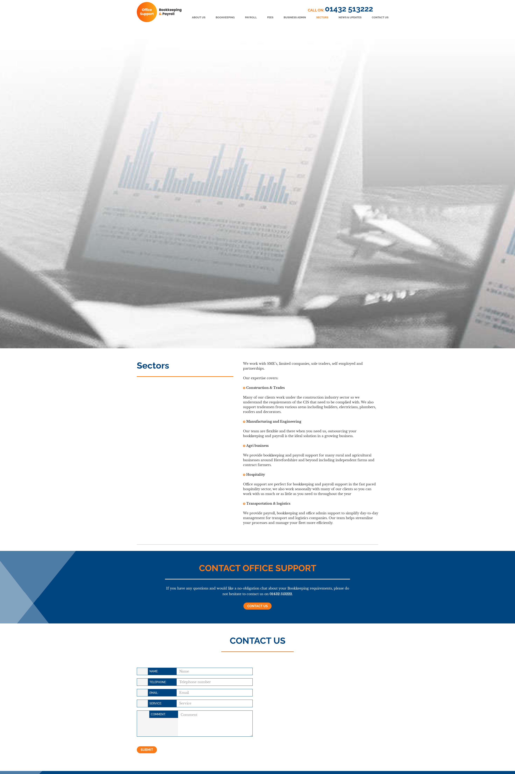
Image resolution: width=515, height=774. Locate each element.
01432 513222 (349, 8)
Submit (147, 750)
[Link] (159, 12)
